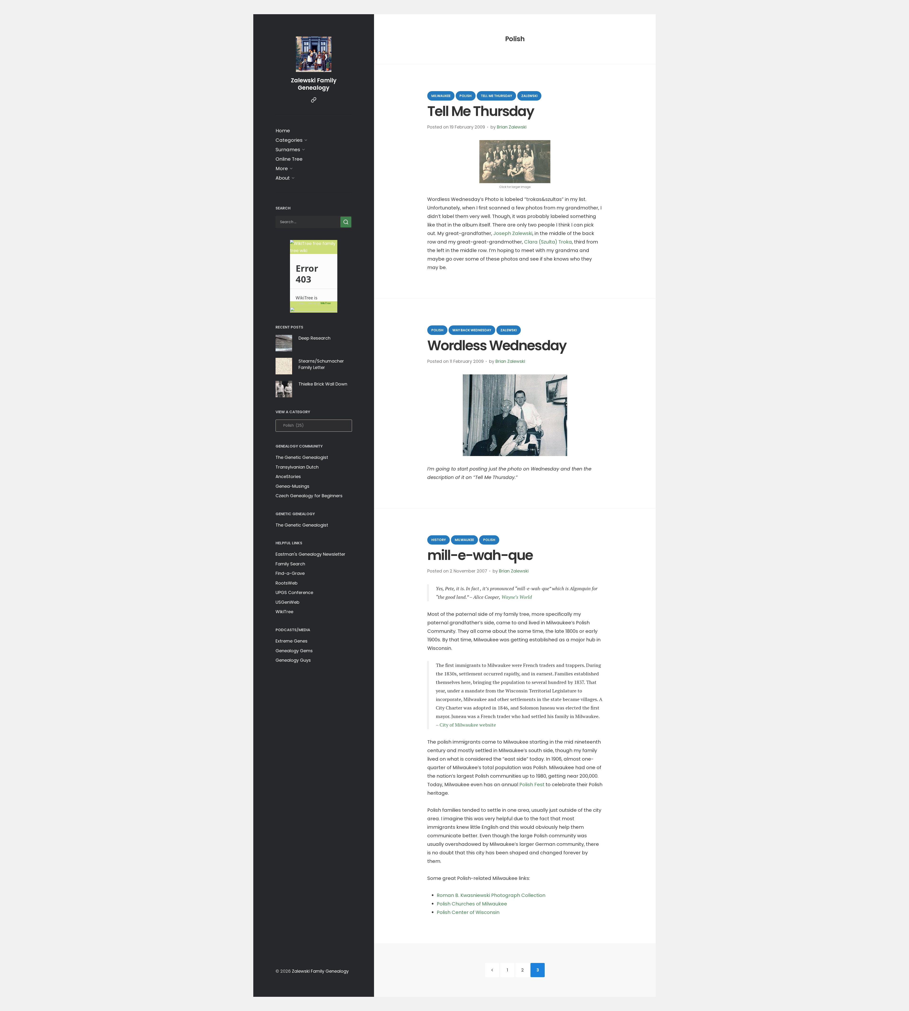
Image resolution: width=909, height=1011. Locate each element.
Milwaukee (440, 95)
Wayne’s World (516, 597)
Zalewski (529, 95)
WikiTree (326, 303)
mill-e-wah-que (480, 555)
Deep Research (314, 338)
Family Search (290, 564)
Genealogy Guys (293, 660)
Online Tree (289, 159)
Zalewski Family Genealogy (314, 84)
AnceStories (288, 476)
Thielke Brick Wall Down (323, 384)
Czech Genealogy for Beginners (309, 496)
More (282, 168)
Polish (465, 95)
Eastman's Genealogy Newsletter (310, 554)
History (438, 539)
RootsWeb (287, 583)
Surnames (288, 149)
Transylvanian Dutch (297, 467)
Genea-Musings (292, 486)
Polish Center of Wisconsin (468, 912)
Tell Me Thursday (496, 95)
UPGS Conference (294, 592)
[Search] (345, 222)
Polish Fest (531, 784)
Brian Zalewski (511, 127)
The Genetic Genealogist (302, 457)
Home (283, 130)
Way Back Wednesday (471, 330)
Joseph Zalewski (512, 233)
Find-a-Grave (290, 573)
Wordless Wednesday (496, 345)
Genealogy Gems (294, 651)
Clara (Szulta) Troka (548, 242)
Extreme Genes (291, 641)
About (283, 178)
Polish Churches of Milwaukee (472, 903)
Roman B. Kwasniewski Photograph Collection (491, 895)
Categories (289, 140)
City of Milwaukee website (468, 725)
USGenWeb (287, 602)
